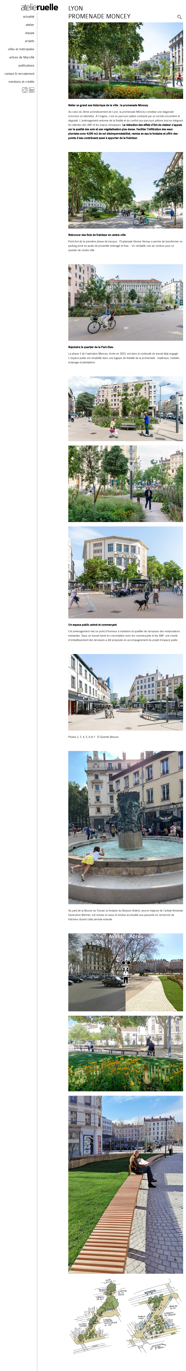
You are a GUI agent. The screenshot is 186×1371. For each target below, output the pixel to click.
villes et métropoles (21, 49)
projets (29, 41)
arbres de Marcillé (21, 57)
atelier (30, 25)
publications (26, 65)
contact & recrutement (19, 73)
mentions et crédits (21, 81)
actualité (28, 16)
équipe (29, 33)
